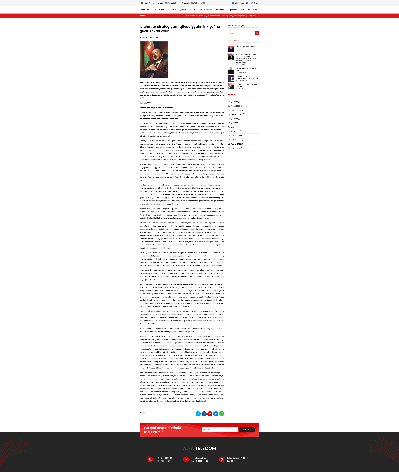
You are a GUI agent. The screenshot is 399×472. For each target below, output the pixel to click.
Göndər (247, 430)
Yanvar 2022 (237, 144)
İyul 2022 (235, 119)
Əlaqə (255, 10)
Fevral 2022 (237, 140)
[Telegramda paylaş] (215, 413)
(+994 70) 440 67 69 (197, 3)
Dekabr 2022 (237, 110)
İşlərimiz (182, 10)
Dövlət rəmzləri (206, 10)
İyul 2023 (235, 102)
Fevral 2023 (237, 106)
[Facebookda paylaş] (204, 413)
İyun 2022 (236, 123)
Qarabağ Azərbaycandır (240, 10)
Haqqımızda (159, 10)
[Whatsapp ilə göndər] (221, 413)
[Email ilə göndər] (209, 413)
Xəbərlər (193, 10)
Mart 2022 (236, 135)
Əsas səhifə (145, 10)
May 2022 (236, 127)
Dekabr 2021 (237, 148)
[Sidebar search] (257, 33)
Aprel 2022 (237, 131)
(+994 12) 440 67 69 (170, 3)
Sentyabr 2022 (238, 114)
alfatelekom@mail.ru (199, 458)
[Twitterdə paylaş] (198, 413)
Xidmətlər (172, 10)
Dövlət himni (221, 10)
